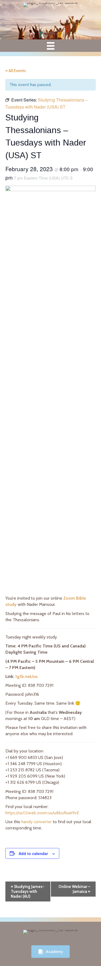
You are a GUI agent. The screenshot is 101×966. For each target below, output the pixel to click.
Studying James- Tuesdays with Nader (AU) (27, 891)
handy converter (36, 821)
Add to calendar (33, 853)
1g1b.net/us (26, 676)
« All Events (15, 70)
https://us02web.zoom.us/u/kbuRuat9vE (42, 812)
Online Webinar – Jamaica (74, 889)
